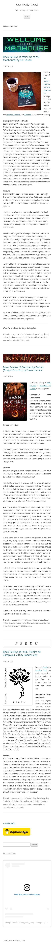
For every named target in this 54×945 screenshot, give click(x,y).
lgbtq (28, 623)
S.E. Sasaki (29, 337)
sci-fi (35, 337)
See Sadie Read (27, 5)
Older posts (9, 823)
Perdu (45, 667)
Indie (23, 337)
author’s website (13, 115)
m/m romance (40, 623)
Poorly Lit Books (11, 923)
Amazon (27, 115)
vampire (39, 804)
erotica (18, 623)
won (4, 340)
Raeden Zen (41, 670)
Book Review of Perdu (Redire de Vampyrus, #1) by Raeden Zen (22, 653)
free (10, 337)
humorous (16, 337)
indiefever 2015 (17, 801)
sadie (28, 340)
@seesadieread (9, 853)
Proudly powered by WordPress (14, 940)
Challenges (41, 798)
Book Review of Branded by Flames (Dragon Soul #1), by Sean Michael (23, 369)
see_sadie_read (27, 923)
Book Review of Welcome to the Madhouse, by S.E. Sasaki (21, 58)
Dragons (12, 623)
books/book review (28, 334)
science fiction (43, 337)
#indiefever (37, 801)
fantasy (18, 804)
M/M (32, 623)
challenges (11, 804)
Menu (27, 17)
